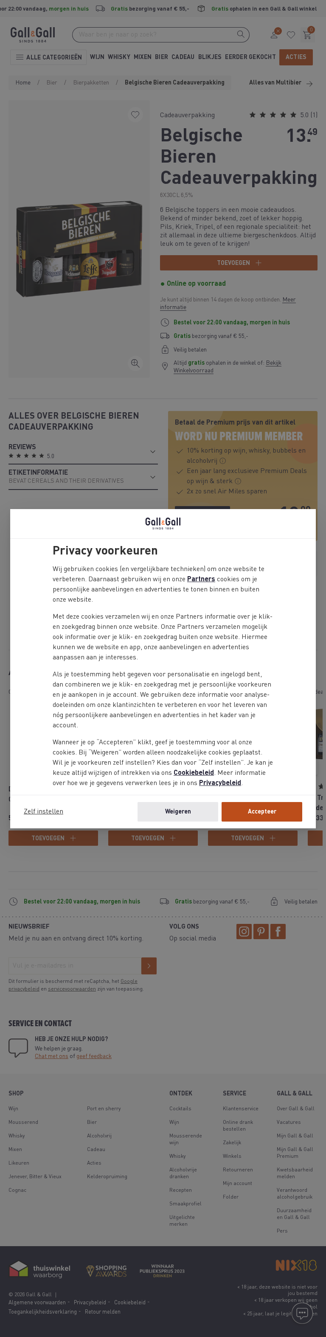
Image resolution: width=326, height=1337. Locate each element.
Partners (201, 579)
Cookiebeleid (194, 773)
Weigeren (178, 812)
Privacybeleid (220, 783)
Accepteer (262, 812)
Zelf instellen (43, 811)
